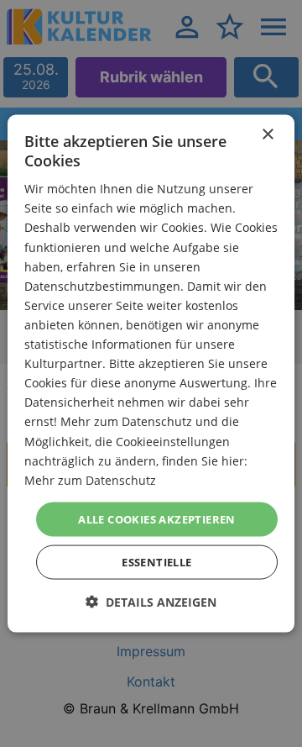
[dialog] (151, 373)
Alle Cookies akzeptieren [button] (157, 518)
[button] (151, 602)
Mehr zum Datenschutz (90, 479)
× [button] (267, 134)
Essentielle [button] (156, 562)
